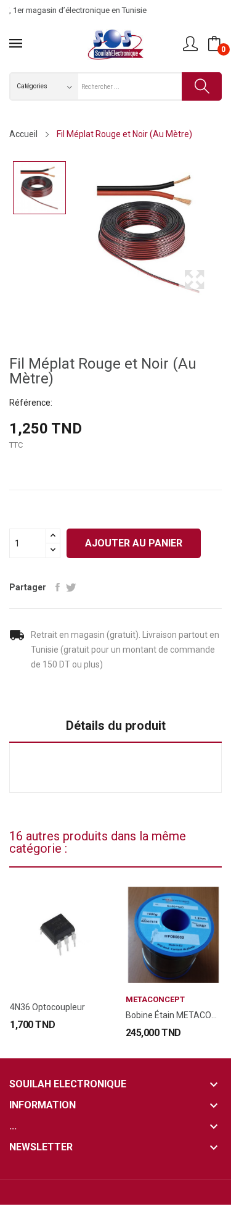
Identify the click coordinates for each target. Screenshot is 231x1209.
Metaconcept (155, 999)
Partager (57, 587)
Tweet (71, 587)
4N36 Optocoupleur (47, 1007)
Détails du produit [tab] (116, 725)
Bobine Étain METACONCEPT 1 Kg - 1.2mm (174, 1015)
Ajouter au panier (133, 543)
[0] (214, 43)
